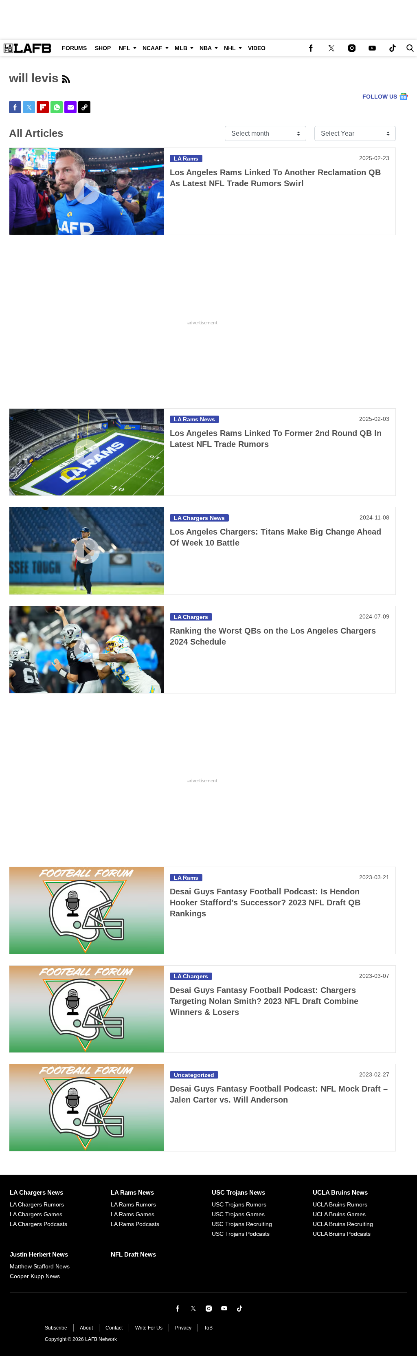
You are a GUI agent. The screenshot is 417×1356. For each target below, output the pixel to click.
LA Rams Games (132, 1214)
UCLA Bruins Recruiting (343, 1224)
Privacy (183, 1328)
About (86, 1328)
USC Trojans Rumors (239, 1204)
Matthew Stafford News (40, 1266)
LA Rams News (194, 419)
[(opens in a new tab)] (311, 48)
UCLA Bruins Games (339, 1214)
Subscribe (56, 1328)
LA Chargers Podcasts (38, 1224)
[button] (408, 48)
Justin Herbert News (39, 1254)
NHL (230, 48)
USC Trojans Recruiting (242, 1224)
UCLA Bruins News (340, 1192)
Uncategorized (194, 1075)
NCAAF (152, 48)
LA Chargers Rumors (37, 1204)
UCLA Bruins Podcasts (342, 1234)
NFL (124, 48)
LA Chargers (191, 617)
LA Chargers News (199, 518)
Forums (74, 48)
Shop (103, 48)
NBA (206, 48)
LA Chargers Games (36, 1214)
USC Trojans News (238, 1192)
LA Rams (186, 158)
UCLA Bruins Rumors (340, 1204)
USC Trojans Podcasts (241, 1234)
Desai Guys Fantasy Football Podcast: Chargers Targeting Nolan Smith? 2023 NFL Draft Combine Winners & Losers (264, 1001)
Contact (114, 1328)
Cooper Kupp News (35, 1276)
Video (257, 48)
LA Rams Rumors (133, 1204)
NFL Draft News (133, 1254)
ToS (208, 1328)
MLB (181, 48)
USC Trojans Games (238, 1214)
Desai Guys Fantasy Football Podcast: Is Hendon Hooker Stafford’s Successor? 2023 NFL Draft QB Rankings (265, 902)
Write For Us (148, 1328)
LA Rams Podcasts (135, 1224)
